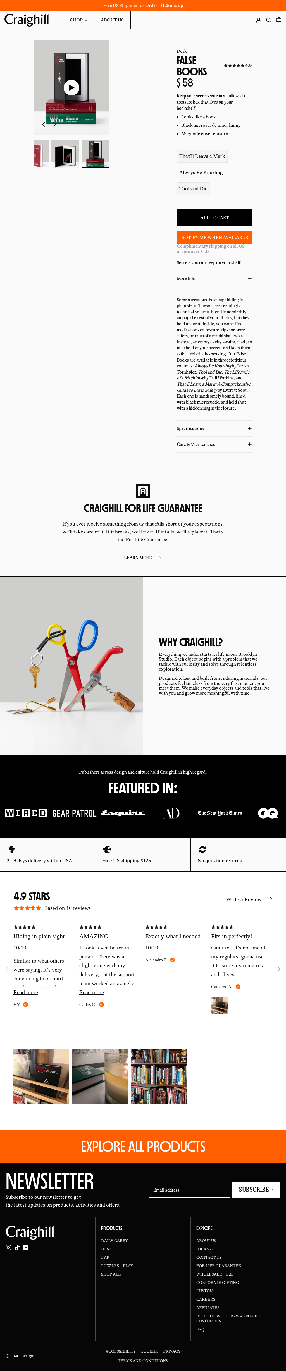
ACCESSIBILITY (121, 1351)
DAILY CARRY (114, 1240)
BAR (105, 1257)
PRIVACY (172, 1351)
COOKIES (149, 1351)
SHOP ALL (111, 1274)
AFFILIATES (208, 1307)
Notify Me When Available (214, 237)
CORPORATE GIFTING (217, 1282)
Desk (182, 51)
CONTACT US (208, 1257)
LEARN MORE (138, 558)
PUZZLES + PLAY (117, 1266)
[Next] (279, 969)
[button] (35, 154)
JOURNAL (205, 1249)
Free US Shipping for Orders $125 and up (143, 5)
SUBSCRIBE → (256, 1189)
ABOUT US (206, 1240)
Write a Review (243, 899)
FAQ (200, 1329)
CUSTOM (204, 1291)
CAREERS (205, 1299)
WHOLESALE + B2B (215, 1274)
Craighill (29, 1356)
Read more (25, 992)
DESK (106, 1249)
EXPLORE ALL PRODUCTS (143, 1146)
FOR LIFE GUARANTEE (218, 1266)
